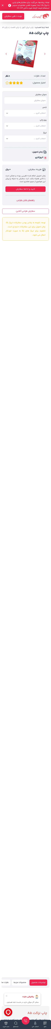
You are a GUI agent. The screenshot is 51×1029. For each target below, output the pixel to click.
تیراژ (45, 132)
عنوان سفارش (41, 94)
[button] (44, 54)
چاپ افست (14, 27)
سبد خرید (6, 1026)
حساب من (35, 1026)
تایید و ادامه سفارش (25, 189)
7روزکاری (39, 157)
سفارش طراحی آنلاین (25, 211)
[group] (25, 54)
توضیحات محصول (38, 982)
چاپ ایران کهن (27, 27)
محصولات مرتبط (20, 982)
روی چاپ (43, 120)
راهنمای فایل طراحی (25, 200)
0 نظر (7, 76)
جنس (44, 107)
